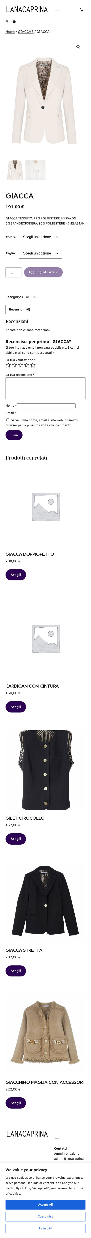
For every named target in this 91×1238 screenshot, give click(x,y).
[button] (78, 47)
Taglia (10, 253)
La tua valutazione (21, 360)
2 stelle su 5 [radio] (14, 365)
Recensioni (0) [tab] (19, 309)
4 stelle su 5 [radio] (26, 365)
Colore (11, 237)
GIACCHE (26, 32)
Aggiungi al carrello (43, 272)
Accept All (45, 1204)
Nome (11, 406)
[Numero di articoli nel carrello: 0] (82, 10)
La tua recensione (20, 375)
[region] (45, 1200)
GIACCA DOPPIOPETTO (30, 554)
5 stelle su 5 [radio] (33, 365)
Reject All (46, 1228)
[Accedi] (69, 9)
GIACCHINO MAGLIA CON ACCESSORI (45, 1082)
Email (11, 413)
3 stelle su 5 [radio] (20, 365)
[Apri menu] (57, 10)
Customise (45, 1216)
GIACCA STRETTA (24, 950)
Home (10, 32)
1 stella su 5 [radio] (8, 365)
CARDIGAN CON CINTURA (32, 685)
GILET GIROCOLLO (25, 818)
